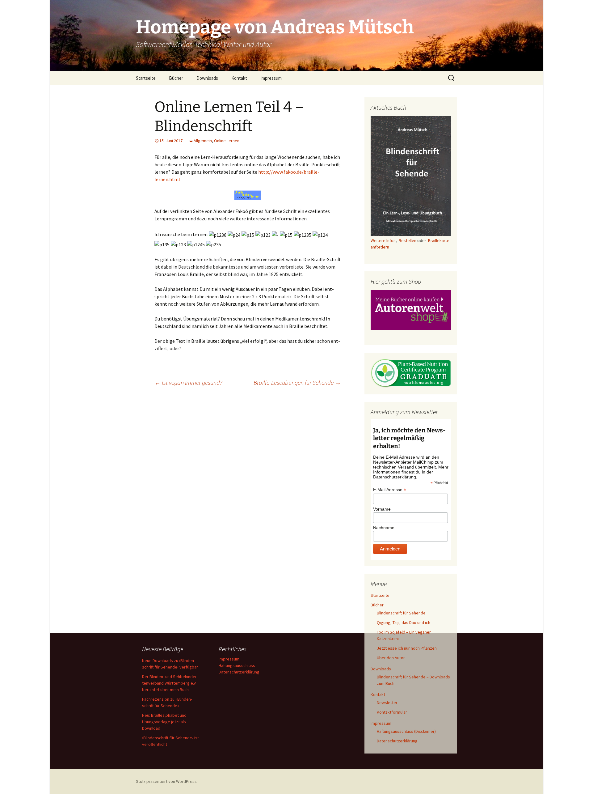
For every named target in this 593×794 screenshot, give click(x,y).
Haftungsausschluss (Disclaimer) (406, 731)
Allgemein (203, 140)
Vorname (382, 509)
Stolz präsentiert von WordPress (166, 781)
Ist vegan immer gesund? (188, 382)
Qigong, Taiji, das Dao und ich (403, 622)
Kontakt (239, 78)
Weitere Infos (383, 240)
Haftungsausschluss (237, 665)
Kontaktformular (392, 712)
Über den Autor (391, 657)
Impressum (271, 78)
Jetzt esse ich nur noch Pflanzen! (407, 648)
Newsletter (387, 702)
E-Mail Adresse (389, 490)
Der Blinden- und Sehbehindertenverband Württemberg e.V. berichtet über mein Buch (170, 683)
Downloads (207, 78)
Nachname (383, 527)
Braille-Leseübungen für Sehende (297, 382)
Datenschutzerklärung (397, 741)
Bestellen (407, 240)
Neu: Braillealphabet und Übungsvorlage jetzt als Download (164, 721)
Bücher (176, 78)
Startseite (146, 78)
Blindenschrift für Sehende (401, 613)
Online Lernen (226, 140)
